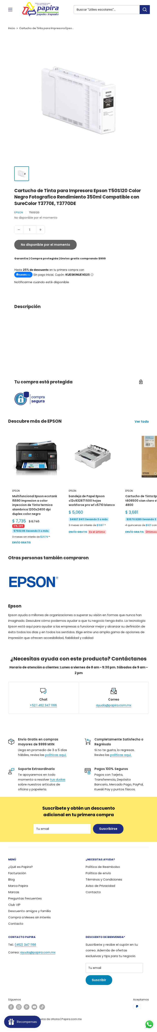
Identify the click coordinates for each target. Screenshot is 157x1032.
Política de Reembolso (103, 867)
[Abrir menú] (10, 9)
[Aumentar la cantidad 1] (40, 229)
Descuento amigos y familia (29, 911)
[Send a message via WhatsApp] (149, 1024)
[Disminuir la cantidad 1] (19, 229)
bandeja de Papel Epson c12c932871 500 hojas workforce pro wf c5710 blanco (92, 500)
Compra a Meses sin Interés (29, 917)
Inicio (11, 28)
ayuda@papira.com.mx (113, 705)
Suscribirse (108, 829)
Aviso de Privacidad (100, 886)
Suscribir (99, 980)
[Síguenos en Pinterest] (26, 1007)
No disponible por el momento (45, 244)
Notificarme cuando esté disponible (41, 282)
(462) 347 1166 (25, 944)
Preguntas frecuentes (25, 898)
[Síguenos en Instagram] (19, 1007)
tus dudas (57, 779)
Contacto (15, 923)
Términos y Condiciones (104, 879)
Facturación (17, 873)
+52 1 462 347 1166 (43, 705)
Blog (11, 879)
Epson (18, 212)
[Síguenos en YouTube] (34, 1007)
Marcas (13, 892)
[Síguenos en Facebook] (11, 1007)
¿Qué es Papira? (20, 867)
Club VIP (14, 905)
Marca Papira (18, 886)
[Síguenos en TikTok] (42, 1007)
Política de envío (98, 873)
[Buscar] (145, 9)
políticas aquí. (55, 755)
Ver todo (142, 421)
